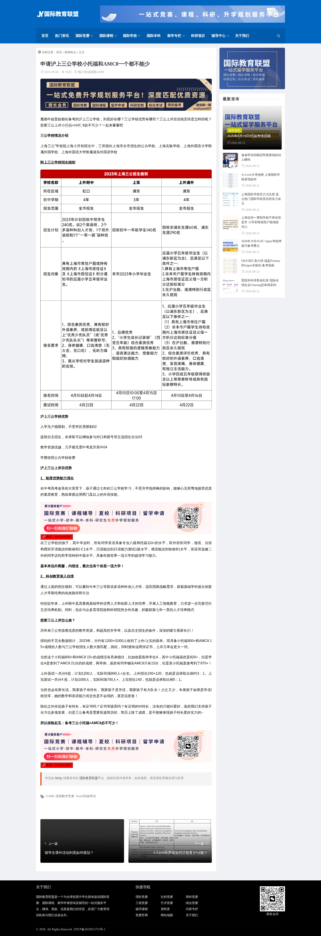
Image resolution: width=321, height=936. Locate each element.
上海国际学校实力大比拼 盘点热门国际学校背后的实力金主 (261, 199)
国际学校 (130, 35)
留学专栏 (174, 35)
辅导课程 (142, 909)
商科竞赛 (192, 897)
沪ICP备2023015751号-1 (89, 929)
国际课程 (106, 35)
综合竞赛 (192, 903)
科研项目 (198, 35)
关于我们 (242, 35)
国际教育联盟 (88, 778)
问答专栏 (192, 909)
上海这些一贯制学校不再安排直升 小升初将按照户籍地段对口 (261, 222)
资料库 (165, 909)
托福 (68, 125)
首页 (44, 35)
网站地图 (167, 915)
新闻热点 (70, 52)
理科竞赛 (142, 897)
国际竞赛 (83, 35)
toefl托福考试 (87, 796)
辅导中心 (219, 35)
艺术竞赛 (167, 903)
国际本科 (154, 35)
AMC (78, 125)
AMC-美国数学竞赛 (61, 796)
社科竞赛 (167, 897)
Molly (58, 778)
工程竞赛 (142, 903)
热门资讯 (62, 35)
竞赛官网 (142, 915)
